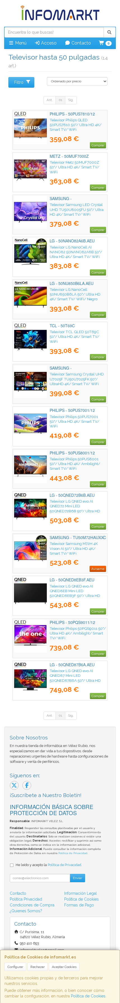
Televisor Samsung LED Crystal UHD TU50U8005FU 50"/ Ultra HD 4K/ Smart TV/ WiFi (77, 209)
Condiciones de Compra (32, 905)
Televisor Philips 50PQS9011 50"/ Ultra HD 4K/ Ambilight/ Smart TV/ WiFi (78, 633)
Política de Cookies (88, 996)
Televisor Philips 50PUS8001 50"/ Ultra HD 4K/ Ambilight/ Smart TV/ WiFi (75, 464)
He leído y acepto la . (49, 865)
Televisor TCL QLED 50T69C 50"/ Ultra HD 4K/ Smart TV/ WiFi (74, 337)
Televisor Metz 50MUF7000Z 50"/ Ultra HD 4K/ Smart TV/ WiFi (74, 167)
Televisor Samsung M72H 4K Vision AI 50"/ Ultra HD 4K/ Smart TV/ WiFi (74, 548)
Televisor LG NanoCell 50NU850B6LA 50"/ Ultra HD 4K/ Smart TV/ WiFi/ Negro (75, 294)
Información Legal (80, 893)
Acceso (48, 43)
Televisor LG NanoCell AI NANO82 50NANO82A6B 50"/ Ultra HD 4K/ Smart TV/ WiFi (76, 252)
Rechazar (37, 967)
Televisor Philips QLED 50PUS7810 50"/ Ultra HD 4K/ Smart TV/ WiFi (76, 125)
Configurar (15, 967)
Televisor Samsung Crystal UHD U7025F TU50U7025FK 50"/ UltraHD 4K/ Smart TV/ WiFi (77, 379)
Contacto (80, 43)
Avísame (97, 569)
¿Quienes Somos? (26, 911)
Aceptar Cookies (64, 967)
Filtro (18, 82)
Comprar (98, 145)
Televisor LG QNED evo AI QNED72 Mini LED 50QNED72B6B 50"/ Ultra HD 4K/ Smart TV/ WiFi (75, 508)
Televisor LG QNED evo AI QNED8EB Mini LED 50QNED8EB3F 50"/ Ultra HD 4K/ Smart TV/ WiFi (75, 593)
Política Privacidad (26, 899)
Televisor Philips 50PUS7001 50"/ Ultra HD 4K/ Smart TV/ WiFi (74, 421)
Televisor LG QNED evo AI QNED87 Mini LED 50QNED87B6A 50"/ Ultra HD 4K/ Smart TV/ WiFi (75, 677)
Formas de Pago (79, 905)
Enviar (77, 878)
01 (60, 100)
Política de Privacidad (72, 853)
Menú (20, 43)
